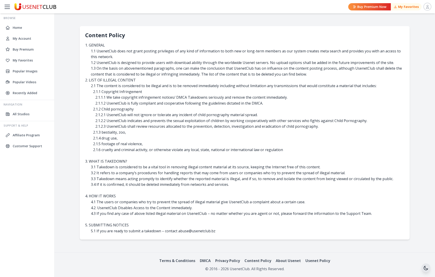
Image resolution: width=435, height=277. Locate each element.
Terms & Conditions (177, 260)
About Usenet (288, 260)
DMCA (205, 260)
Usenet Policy (317, 260)
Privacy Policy (227, 260)
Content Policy (257, 260)
